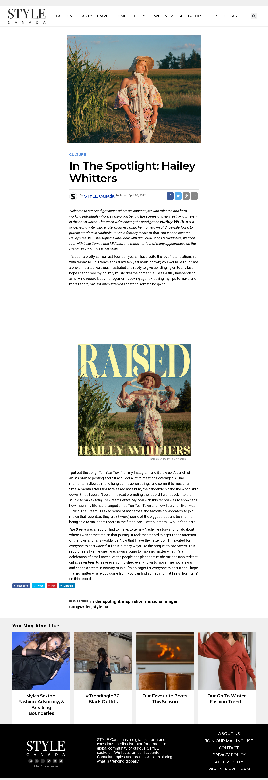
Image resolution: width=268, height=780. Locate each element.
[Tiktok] (61, 761)
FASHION (64, 16)
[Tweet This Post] (178, 196)
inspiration (132, 601)
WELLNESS (164, 16)
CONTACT (229, 747)
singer (171, 601)
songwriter (80, 607)
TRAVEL (103, 16)
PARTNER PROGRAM (229, 769)
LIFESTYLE (140, 16)
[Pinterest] (37, 761)
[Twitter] (49, 761)
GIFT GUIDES (190, 16)
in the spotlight (105, 601)
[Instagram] (30, 761)
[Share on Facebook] (170, 196)
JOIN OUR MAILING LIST (229, 740)
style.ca (100, 607)
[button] (254, 16)
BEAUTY (84, 16)
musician (154, 601)
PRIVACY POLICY (228, 755)
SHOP (211, 16)
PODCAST (230, 16)
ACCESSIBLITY (229, 762)
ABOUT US (229, 733)
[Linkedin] (55, 761)
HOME (120, 16)
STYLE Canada (99, 196)
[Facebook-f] (43, 761)
